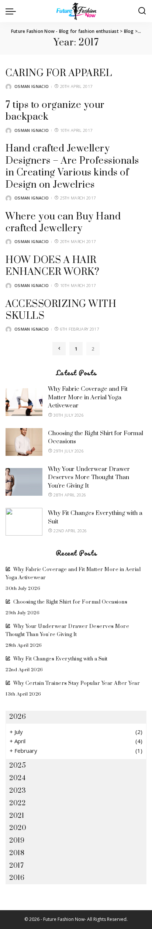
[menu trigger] (13, 11)
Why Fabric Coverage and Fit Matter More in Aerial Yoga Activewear (88, 397)
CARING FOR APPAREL (59, 73)
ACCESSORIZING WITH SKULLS (61, 310)
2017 (16, 865)
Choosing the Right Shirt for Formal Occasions (70, 602)
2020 (17, 828)
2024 (17, 778)
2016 (16, 878)
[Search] (142, 11)
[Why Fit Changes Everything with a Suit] (24, 522)
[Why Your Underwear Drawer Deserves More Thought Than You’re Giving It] (24, 482)
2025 (17, 765)
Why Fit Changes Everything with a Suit (60, 659)
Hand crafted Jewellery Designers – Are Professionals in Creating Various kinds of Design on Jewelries (72, 167)
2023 (17, 790)
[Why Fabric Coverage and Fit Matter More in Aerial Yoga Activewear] (24, 402)
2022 (17, 803)
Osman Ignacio (31, 86)
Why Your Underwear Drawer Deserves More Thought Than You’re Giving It (89, 477)
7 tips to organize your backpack (55, 111)
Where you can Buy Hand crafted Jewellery (63, 223)
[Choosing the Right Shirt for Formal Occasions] (24, 442)
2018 (16, 853)
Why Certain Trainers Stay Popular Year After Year (76, 683)
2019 (16, 840)
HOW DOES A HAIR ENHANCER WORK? (52, 266)
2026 (17, 717)
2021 (16, 816)
